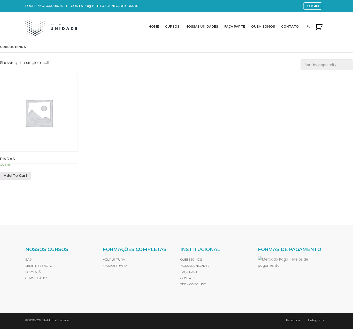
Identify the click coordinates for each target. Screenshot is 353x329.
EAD (28, 259)
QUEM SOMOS (191, 259)
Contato (290, 26)
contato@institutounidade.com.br (105, 6)
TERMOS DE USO (193, 284)
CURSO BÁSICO (36, 278)
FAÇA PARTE (189, 272)
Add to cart (15, 175)
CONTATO (187, 278)
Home (154, 26)
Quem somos (263, 26)
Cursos (172, 26)
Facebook (293, 320)
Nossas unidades (202, 26)
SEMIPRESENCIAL (38, 266)
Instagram (316, 320)
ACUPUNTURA (114, 259)
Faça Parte (234, 26)
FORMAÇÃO (34, 272)
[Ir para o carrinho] (319, 26)
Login (313, 6)
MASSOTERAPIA (115, 266)
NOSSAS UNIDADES (194, 266)
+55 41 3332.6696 (49, 6)
